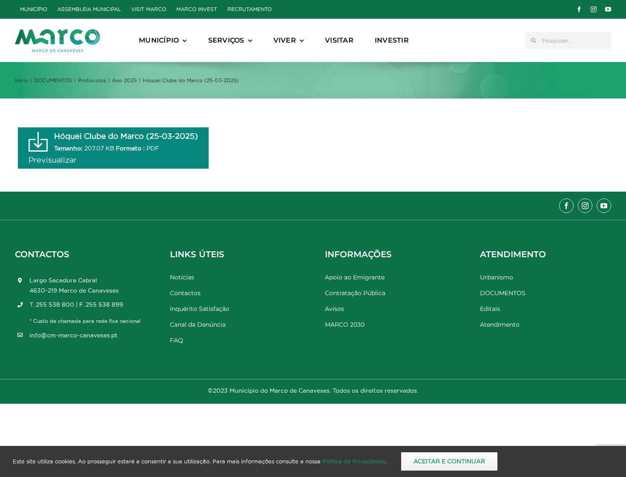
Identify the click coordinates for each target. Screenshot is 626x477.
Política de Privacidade (353, 461)
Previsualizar (53, 160)
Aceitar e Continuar (449, 461)
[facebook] (579, 9)
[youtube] (608, 9)
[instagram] (594, 9)
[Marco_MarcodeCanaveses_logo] (57, 33)
